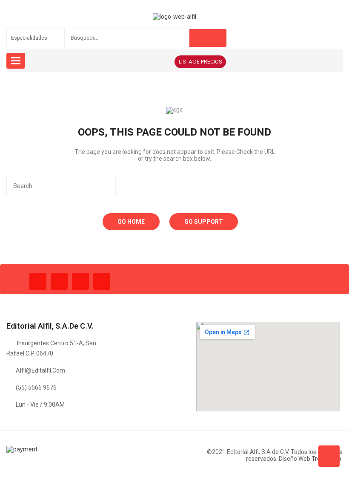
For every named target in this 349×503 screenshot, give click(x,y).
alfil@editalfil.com (40, 370)
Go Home (131, 221)
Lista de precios (200, 62)
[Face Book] (37, 281)
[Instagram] (80, 281)
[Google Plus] (101, 281)
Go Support (203, 221)
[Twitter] (59, 281)
